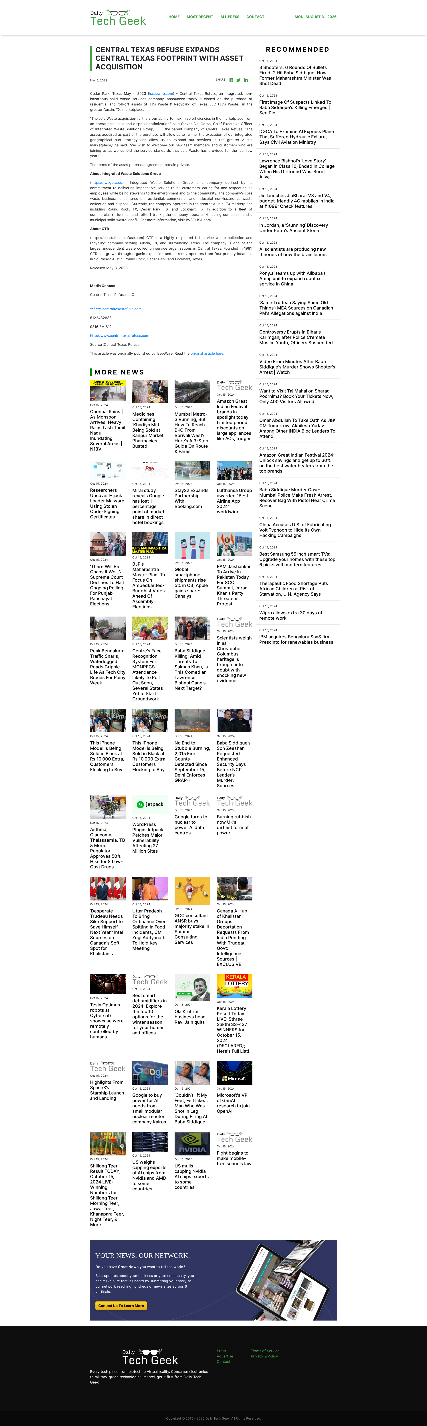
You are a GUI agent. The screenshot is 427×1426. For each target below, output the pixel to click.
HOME (174, 16)
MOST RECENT (200, 16)
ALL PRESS (229, 16)
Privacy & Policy (264, 1356)
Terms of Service (265, 1351)
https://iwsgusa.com (108, 182)
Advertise (225, 1356)
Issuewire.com (161, 93)
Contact (223, 1361)
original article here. (207, 353)
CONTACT (255, 16)
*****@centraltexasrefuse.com (116, 309)
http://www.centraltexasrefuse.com (119, 335)
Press (221, 1351)
